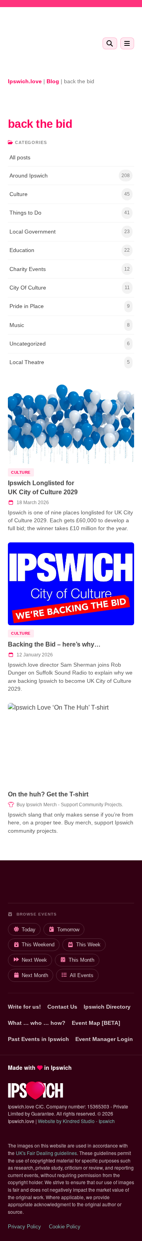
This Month (81, 960)
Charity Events (69, 269)
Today (29, 930)
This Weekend (38, 945)
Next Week (34, 960)
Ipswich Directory (107, 1007)
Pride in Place (69, 306)
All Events (81, 975)
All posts (19, 157)
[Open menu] (127, 43)
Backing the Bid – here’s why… (54, 644)
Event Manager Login (104, 1039)
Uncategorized (69, 343)
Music (69, 325)
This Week (88, 945)
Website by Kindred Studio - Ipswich (76, 1121)
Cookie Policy (64, 1227)
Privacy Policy (24, 1227)
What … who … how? (36, 1023)
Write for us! (24, 1007)
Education (69, 250)
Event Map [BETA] (96, 1023)
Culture (69, 194)
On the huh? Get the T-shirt (48, 794)
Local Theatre (69, 362)
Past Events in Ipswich (38, 1039)
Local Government (69, 231)
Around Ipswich (69, 175)
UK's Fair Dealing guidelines (46, 1152)
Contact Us (62, 1007)
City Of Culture (69, 287)
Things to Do (69, 212)
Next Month (35, 975)
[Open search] (110, 43)
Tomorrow (68, 930)
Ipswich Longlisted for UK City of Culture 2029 (43, 487)
